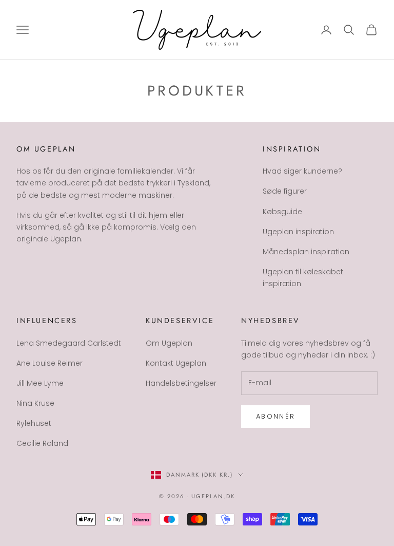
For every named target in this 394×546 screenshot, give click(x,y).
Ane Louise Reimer (49, 363)
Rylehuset (33, 423)
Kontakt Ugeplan (176, 363)
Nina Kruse (35, 403)
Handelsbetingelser (181, 383)
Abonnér (275, 416)
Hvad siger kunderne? (302, 171)
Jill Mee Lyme (40, 383)
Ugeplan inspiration (298, 232)
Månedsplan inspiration (306, 252)
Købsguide (282, 211)
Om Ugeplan (169, 343)
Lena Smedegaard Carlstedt (68, 343)
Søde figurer (285, 191)
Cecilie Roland (42, 443)
